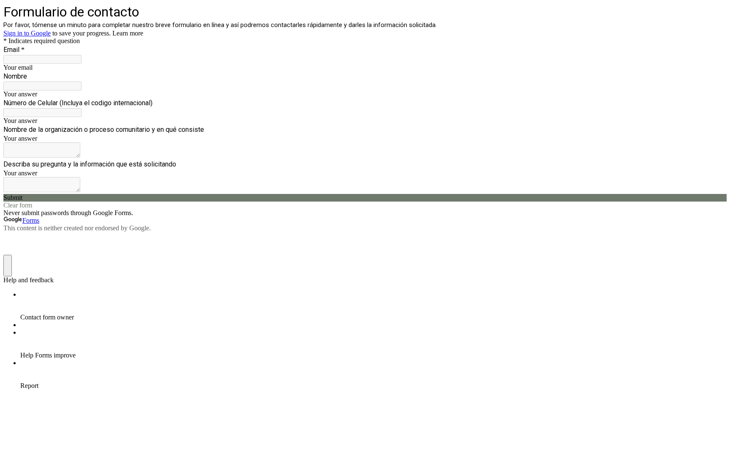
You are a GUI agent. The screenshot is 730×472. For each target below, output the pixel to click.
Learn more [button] (127, 33)
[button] (365, 198)
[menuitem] (373, 306)
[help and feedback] (7, 265)
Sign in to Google (27, 33)
